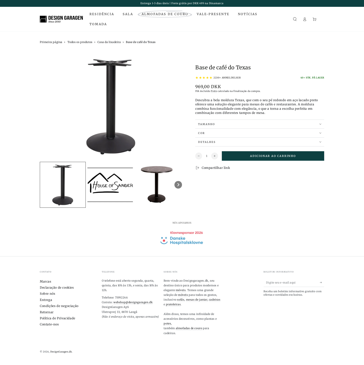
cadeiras (214, 299)
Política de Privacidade (57, 318)
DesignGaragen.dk (61, 351)
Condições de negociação (59, 306)
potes (167, 323)
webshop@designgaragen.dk (133, 302)
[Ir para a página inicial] (61, 19)
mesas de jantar (196, 299)
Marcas (45, 281)
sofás (180, 299)
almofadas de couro (189, 328)
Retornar (47, 312)
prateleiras (173, 304)
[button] (295, 19)
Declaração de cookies (57, 287)
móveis (181, 290)
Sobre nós (47, 293)
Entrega (46, 300)
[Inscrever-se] (322, 282)
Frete (214, 91)
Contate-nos (49, 324)
